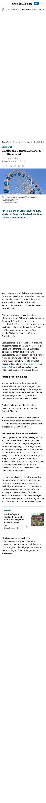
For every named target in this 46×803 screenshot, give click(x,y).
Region (15, 142)
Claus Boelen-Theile (12, 158)
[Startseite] (22, 3)
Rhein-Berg (26, 142)
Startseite (5, 142)
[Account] (42, 3)
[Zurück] (3, 9)
